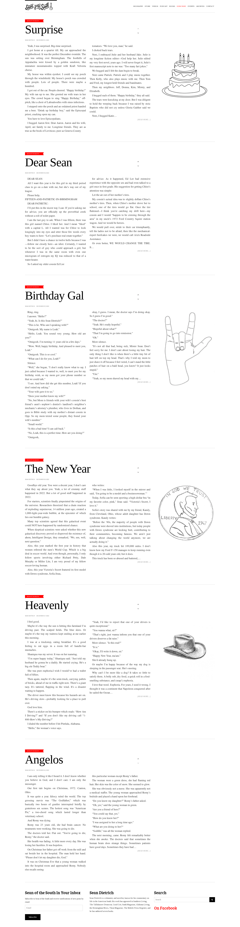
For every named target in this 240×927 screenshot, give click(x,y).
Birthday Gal (54, 295)
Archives (200, 6)
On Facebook (165, 908)
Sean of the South (33, 20)
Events (191, 6)
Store (147, 6)
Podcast (164, 6)
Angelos (44, 759)
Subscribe (33, 917)
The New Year (57, 468)
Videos (155, 6)
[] (144, 120)
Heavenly (47, 605)
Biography (138, 6)
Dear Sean (48, 162)
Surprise (44, 29)
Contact (210, 6)
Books (172, 6)
